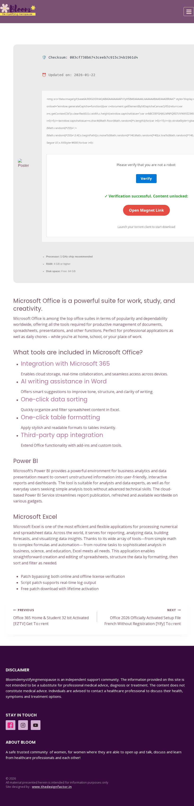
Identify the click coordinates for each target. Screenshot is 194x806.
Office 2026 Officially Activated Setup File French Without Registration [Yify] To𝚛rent (142, 617)
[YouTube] (35, 725)
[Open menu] (189, 11)
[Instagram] (23, 725)
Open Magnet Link (146, 210)
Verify (146, 178)
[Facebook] (10, 725)
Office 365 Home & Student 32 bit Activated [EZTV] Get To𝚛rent (51, 617)
